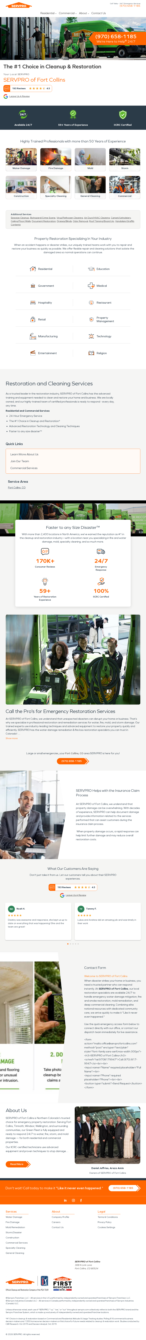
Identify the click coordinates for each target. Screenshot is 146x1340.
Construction (12, 1237)
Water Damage (14, 1217)
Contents (16, 224)
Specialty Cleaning (15, 1248)
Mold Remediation (15, 1227)
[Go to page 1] (67, 943)
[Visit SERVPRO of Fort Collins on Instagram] (73, 1200)
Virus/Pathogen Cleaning (70, 217)
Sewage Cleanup (20, 217)
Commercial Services (23, 468)
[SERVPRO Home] (19, 5)
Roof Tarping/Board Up (101, 221)
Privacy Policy (104, 1222)
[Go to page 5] (78, 943)
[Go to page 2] (70, 943)
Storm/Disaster (14, 1232)
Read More (16, 1164)
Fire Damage (13, 1222)
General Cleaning (15, 1253)
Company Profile (60, 1217)
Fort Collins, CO (17, 487)
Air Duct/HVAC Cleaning (97, 217)
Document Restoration (44, 221)
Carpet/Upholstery (121, 217)
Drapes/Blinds (64, 221)
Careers (56, 1222)
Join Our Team (19, 461)
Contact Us (98, 13)
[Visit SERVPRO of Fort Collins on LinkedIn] (65, 1200)
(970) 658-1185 (130, 5)
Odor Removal (80, 221)
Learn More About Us (24, 454)
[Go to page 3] (73, 943)
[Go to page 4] (75, 943)
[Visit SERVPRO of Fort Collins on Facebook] (81, 1200)
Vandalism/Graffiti (124, 221)
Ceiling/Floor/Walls (21, 221)
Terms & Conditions (108, 1217)
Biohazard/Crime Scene (42, 217)
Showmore (12, 738)
